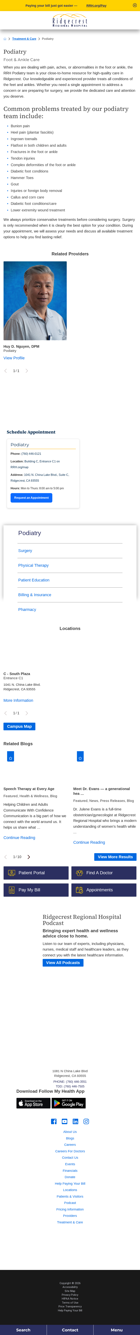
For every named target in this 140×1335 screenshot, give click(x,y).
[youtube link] (64, 1121)
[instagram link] (86, 1121)
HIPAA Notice (70, 1298)
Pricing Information (70, 1209)
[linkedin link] (75, 1121)
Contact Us (70, 1157)
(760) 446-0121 (31, 453)
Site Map (70, 1291)
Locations (70, 1190)
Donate (70, 1177)
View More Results (115, 857)
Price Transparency (70, 1306)
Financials (70, 1171)
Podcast (70, 1203)
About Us (70, 1132)
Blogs (70, 1138)
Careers (70, 1145)
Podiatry (29, 533)
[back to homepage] (4, 38)
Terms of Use (70, 1302)
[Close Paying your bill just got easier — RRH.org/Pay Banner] (135, 5)
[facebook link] (54, 1121)
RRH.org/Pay (96, 5)
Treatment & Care (24, 38)
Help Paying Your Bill (70, 1183)
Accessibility (70, 1287)
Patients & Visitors (70, 1196)
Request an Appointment (31, 497)
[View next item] (29, 857)
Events (70, 1164)
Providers (70, 1216)
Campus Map (19, 726)
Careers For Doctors (70, 1151)
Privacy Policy (70, 1294)
